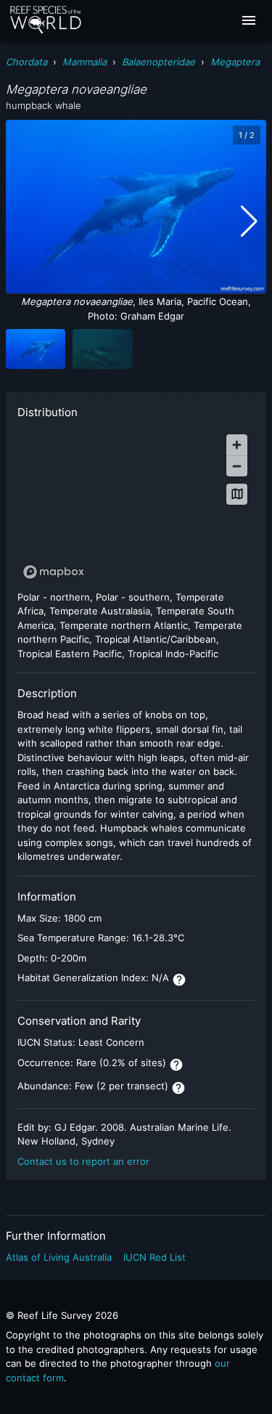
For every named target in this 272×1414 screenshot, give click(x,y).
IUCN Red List (154, 1257)
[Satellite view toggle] (236, 494)
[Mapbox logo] (54, 572)
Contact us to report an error (83, 1161)
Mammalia (84, 62)
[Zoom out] (236, 465)
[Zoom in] (236, 444)
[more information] (179, 979)
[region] (136, 506)
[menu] (248, 20)
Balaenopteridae (158, 62)
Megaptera (235, 62)
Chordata (26, 62)
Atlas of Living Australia (59, 1257)
